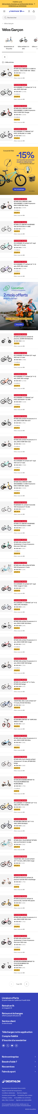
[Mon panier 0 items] (33, 11)
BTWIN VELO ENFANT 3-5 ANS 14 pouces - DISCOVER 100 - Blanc (25, 69)
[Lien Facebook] (3, 1045)
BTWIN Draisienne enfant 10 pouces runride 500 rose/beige (24, 878)
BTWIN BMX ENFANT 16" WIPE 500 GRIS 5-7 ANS (25, 720)
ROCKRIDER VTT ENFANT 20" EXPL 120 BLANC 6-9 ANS (24, 132)
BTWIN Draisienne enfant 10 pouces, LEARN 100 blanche (23, 337)
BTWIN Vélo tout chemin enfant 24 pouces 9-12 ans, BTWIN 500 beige (25, 761)
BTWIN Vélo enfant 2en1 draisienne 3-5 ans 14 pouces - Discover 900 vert (24, 544)
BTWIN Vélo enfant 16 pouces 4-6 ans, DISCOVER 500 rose (25, 440)
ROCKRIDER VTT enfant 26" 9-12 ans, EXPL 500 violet (25, 265)
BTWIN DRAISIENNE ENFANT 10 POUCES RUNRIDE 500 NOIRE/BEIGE (24, 781)
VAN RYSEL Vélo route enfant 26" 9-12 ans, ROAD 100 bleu (25, 702)
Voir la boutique (19, 189)
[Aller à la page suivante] (26, 984)
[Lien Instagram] (16, 1045)
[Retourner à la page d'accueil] (16, 11)
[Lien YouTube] (12, 1045)
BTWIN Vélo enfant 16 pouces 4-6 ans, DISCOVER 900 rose (25, 918)
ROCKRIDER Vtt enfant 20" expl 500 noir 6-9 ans (25, 356)
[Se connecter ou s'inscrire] (29, 11)
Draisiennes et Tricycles (9, 47)
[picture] (6, 71)
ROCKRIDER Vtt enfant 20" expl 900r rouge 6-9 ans (25, 585)
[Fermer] (34, 3)
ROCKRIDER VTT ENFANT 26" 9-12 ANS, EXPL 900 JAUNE (25, 804)
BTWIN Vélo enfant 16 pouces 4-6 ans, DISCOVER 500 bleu (25, 739)
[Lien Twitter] (7, 1045)
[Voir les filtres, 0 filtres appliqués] (5, 57)
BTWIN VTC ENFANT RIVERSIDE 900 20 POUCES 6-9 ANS (24, 524)
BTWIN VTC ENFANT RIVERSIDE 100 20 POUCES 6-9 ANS (24, 225)
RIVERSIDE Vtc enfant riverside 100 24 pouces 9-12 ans (24, 506)
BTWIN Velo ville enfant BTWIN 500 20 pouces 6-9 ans (24, 566)
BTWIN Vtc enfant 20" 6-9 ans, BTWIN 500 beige (24, 683)
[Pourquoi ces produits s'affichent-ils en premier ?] (3, 62)
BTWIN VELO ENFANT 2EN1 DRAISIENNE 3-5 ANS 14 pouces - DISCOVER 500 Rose (25, 203)
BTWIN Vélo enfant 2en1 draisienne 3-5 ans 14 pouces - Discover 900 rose (24, 940)
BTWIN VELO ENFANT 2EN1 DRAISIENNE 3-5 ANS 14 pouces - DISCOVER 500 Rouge (25, 110)
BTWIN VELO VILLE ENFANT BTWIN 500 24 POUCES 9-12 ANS (25, 841)
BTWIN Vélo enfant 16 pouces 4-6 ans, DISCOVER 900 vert (25, 419)
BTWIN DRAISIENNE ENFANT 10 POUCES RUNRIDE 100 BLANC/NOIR (24, 963)
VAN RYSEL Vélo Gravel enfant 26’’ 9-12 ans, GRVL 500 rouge (24, 860)
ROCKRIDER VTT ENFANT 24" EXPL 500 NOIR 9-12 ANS (24, 398)
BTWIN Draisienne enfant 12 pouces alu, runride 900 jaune (24, 899)
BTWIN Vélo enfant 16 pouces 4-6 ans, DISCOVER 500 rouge (25, 641)
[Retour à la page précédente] (11, 984)
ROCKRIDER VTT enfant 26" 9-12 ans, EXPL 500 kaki (25, 88)
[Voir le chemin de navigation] (3, 23)
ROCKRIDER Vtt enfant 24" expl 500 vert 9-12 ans (25, 244)
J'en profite (19, 324)
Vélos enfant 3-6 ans (23, 47)
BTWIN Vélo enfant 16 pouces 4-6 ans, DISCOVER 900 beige (25, 662)
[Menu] (4, 11)
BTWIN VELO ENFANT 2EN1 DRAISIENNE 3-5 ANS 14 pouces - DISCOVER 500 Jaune (25, 484)
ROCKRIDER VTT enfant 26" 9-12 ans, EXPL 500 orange (25, 377)
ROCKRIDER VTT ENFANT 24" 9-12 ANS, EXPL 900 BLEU (25, 603)
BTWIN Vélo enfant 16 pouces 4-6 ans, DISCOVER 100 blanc (25, 622)
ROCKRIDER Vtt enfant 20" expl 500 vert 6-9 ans (25, 461)
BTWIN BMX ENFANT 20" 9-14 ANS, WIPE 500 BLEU (24, 822)
